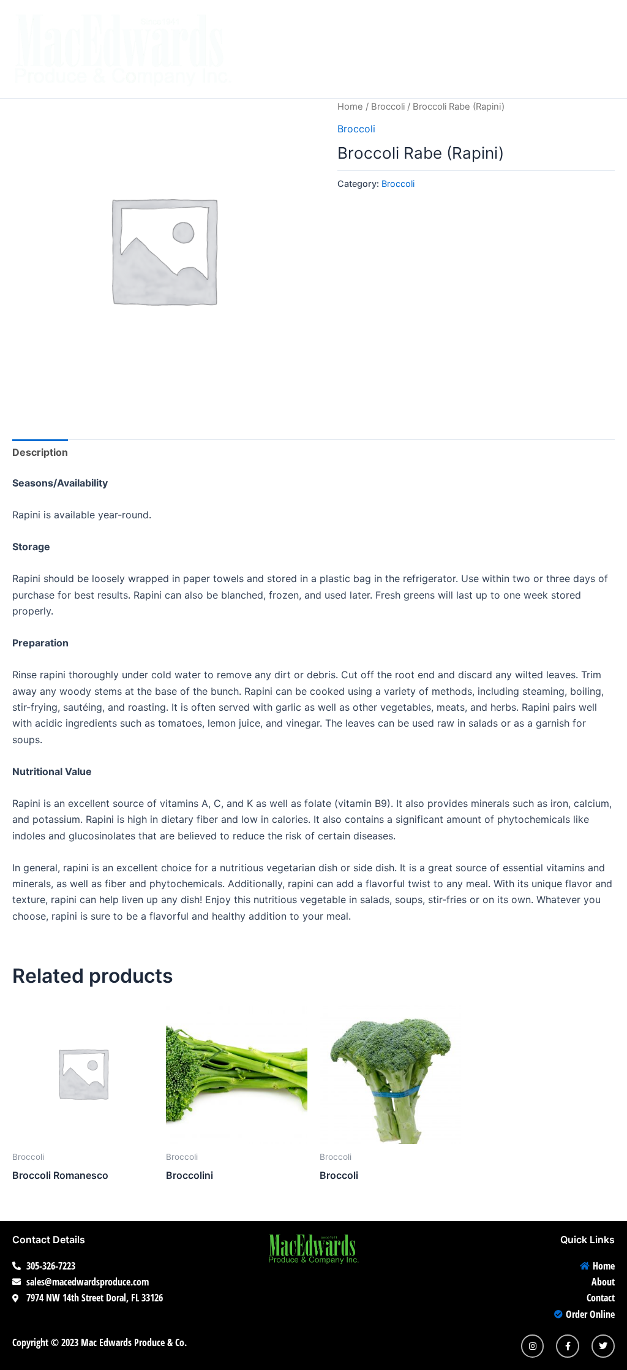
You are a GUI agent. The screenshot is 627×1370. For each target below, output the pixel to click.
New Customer (525, 24)
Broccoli (388, 106)
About (354, 24)
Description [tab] (40, 452)
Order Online (317, 73)
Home (292, 24)
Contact (423, 24)
